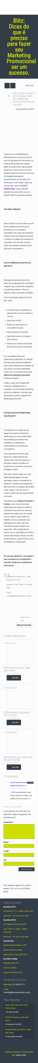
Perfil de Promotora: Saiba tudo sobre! (17, 669)
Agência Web (21, 1055)
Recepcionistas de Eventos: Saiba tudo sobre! (18, 1031)
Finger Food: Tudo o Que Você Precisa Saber (16, 1006)
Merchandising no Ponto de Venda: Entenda (17, 758)
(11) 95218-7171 (18, 984)
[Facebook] (16, 1059)
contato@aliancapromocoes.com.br (17, 992)
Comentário (8, 822)
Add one (13, 888)
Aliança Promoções (24, 625)
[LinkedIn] (19, 1059)
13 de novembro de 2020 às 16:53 (18, 788)
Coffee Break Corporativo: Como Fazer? (16, 714)
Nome (6, 842)
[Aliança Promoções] (19, 7)
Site (5, 860)
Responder (30, 782)
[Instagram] (22, 1059)
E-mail (6, 851)
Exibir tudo (29, 85)
